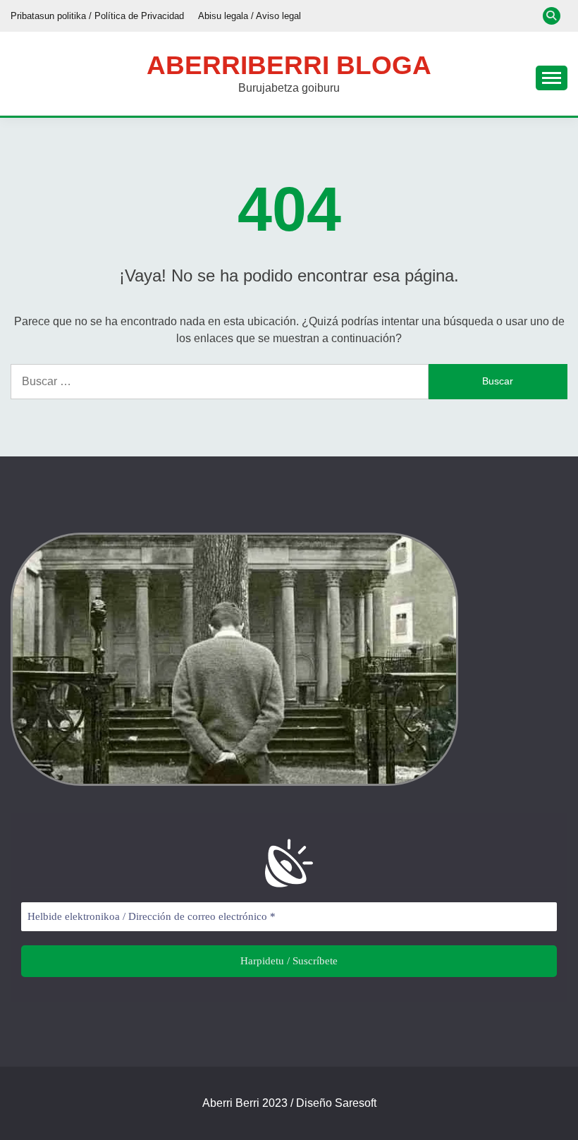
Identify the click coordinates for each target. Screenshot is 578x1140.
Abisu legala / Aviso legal (249, 16)
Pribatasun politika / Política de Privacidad (97, 16)
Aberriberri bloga (289, 65)
